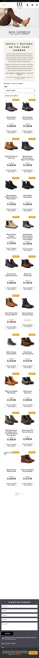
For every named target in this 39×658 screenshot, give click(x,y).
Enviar (7, 634)
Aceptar (33, 653)
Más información (16, 654)
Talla (5, 87)
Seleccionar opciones (11, 131)
